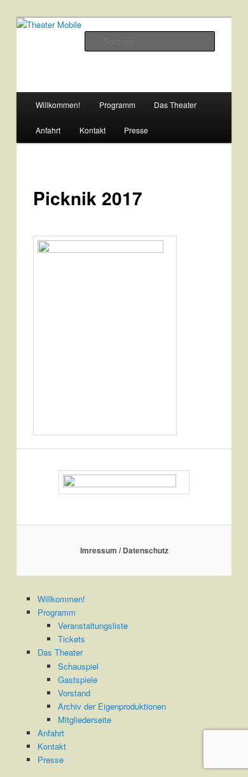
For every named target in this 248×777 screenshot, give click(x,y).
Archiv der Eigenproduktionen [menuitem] (112, 706)
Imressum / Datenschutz (124, 550)
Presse (136, 130)
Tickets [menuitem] (71, 639)
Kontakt (92, 130)
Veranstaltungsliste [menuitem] (93, 625)
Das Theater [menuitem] (60, 652)
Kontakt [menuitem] (52, 746)
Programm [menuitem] (57, 612)
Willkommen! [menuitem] (61, 599)
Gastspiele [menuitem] (77, 679)
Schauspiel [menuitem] (78, 666)
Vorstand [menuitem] (74, 693)
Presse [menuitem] (51, 759)
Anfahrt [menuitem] (51, 733)
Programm (117, 104)
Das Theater (175, 104)
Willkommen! (58, 104)
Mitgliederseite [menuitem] (84, 719)
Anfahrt (48, 130)
